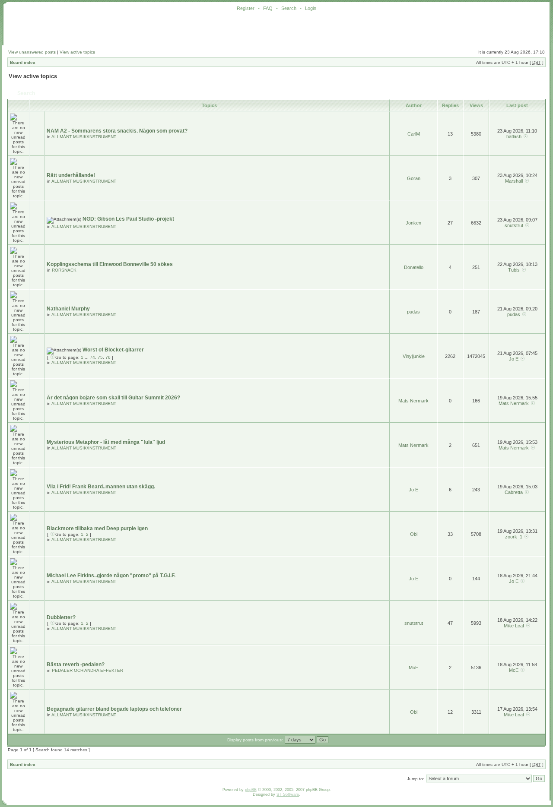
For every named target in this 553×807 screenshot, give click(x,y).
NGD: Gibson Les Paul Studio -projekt (128, 219)
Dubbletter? (61, 617)
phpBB (251, 790)
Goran (413, 178)
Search (288, 8)
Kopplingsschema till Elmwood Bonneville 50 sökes (110, 264)
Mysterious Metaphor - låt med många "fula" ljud (106, 442)
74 (92, 357)
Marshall (514, 181)
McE (413, 667)
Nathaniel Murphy (68, 309)
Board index (22, 62)
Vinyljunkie (414, 356)
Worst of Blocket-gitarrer (113, 350)
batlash (513, 136)
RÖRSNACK (64, 270)
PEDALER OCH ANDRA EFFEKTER (87, 670)
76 (108, 357)
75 (100, 357)
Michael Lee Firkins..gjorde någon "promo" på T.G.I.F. (111, 576)
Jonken (413, 222)
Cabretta (514, 492)
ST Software (287, 794)
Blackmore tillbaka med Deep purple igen (97, 528)
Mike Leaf (514, 625)
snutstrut (514, 225)
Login (310, 8)
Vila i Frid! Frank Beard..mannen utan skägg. (101, 487)
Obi (413, 534)
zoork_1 (513, 536)
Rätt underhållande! (71, 175)
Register (245, 8)
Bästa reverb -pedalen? (76, 664)
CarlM (413, 133)
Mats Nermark (413, 400)
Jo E (513, 358)
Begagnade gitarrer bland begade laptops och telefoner (114, 709)
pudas (413, 311)
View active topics (77, 52)
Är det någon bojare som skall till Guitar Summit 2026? (113, 398)
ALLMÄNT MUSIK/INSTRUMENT (83, 136)
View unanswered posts (32, 52)
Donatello (413, 267)
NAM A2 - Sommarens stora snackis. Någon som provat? (117, 131)
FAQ (268, 8)
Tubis (514, 269)
